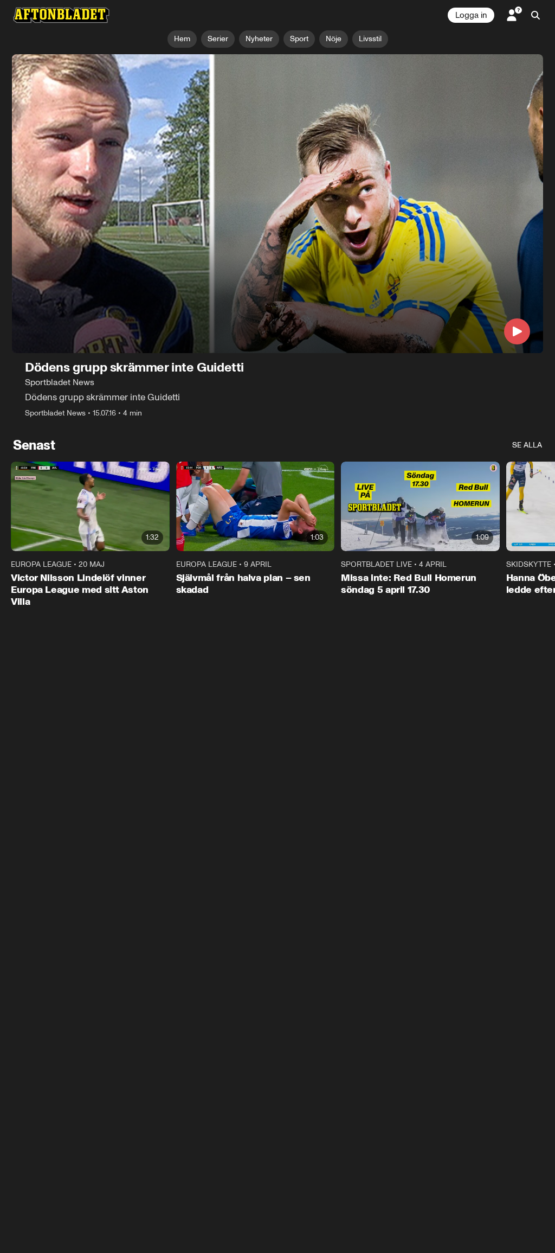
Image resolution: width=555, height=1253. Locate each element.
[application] (277, 203)
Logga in (471, 15)
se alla (527, 445)
